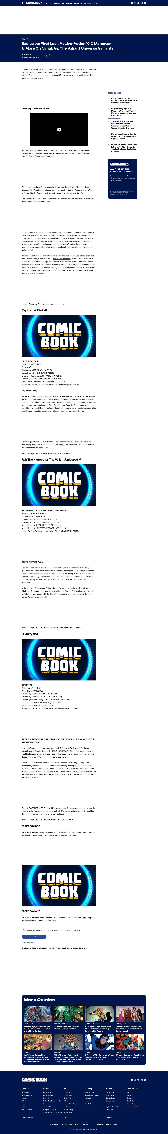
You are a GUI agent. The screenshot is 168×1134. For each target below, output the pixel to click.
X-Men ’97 (67, 1101)
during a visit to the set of (59, 238)
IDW (23, 1107)
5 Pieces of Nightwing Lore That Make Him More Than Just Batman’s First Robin (99, 1057)
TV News (67, 1092)
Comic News (26, 1092)
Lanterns (67, 1107)
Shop (66, 1118)
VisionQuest (68, 1113)
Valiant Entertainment (79, 235)
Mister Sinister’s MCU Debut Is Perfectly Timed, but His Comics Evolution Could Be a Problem (124, 148)
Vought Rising (68, 1110)
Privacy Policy (123, 194)
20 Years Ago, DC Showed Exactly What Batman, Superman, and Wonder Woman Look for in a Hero (122, 124)
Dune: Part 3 (47, 1107)
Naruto (108, 1104)
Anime (76, 3)
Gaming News (89, 1092)
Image (24, 1104)
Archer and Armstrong (28, 931)
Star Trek (130, 1101)
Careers (86, 1124)
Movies (57, 3)
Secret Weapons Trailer (67, 835)
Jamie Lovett (28, 54)
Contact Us (54, 1124)
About (77, 1124)
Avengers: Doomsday (50, 1110)
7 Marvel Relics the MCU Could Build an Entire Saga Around (54, 948)
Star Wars (130, 1098)
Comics (49, 3)
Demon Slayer (110, 1098)
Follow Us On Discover (33, 937)
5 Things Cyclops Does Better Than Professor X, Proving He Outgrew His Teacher (98, 1029)
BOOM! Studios (27, 1110)
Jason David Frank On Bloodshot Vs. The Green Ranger (62, 832)
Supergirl (46, 1098)
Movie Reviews (48, 1095)
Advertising (67, 1124)
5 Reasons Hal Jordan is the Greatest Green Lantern (66, 1028)
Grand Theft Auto (132, 1107)
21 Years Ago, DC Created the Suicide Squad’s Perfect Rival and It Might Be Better (37, 1029)
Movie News (47, 1092)
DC (23, 1101)
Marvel (24, 1098)
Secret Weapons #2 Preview (44, 835)
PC (86, 1107)
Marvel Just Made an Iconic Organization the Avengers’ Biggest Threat (123, 136)
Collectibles (86, 3)
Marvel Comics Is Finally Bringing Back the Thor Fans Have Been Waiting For (124, 100)
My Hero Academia (112, 1107)
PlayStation (88, 1104)
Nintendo (88, 1098)
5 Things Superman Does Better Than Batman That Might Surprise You (130, 1057)
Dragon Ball (110, 1095)
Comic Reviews (27, 1095)
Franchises (132, 1089)
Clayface (46, 1104)
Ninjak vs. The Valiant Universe (46, 931)
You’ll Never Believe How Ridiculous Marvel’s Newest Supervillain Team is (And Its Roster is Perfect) (36, 1058)
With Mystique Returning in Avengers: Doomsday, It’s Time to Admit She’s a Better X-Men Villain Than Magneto (68, 1058)
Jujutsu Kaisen (111, 1101)
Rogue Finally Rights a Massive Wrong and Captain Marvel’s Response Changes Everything (123, 112)
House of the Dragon (70, 1104)
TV (63, 3)
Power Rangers (132, 1104)
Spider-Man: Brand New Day (52, 1101)
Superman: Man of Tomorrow (52, 1113)
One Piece (109, 1110)
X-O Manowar (76, 931)
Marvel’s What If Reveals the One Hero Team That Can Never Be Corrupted (130, 1029)
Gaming (69, 3)
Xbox (86, 1101)
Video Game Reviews (92, 1095)
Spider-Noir (67, 1098)
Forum (95, 3)
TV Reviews (68, 1095)
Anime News (110, 1092)
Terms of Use (122, 192)
